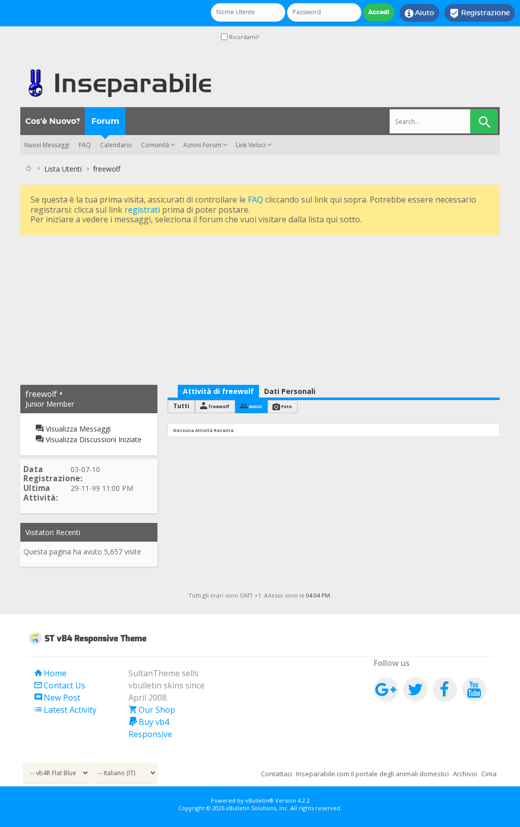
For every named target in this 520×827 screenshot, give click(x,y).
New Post (57, 697)
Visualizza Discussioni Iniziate (93, 439)
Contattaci (276, 773)
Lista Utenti (63, 169)
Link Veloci (251, 145)
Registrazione (479, 13)
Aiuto (419, 13)
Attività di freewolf (218, 391)
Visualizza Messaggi (77, 429)
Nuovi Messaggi (47, 145)
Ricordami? (243, 37)
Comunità (155, 145)
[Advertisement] (260, 309)
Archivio (465, 773)
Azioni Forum (202, 145)
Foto (286, 406)
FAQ (85, 145)
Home (50, 673)
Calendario (116, 145)
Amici (255, 406)
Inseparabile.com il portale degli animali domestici (372, 773)
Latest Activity (65, 709)
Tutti (181, 406)
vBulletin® (259, 800)
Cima (489, 773)
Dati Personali (289, 391)
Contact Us (59, 685)
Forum (105, 121)
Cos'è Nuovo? (52, 121)
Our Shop (151, 709)
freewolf (219, 406)
